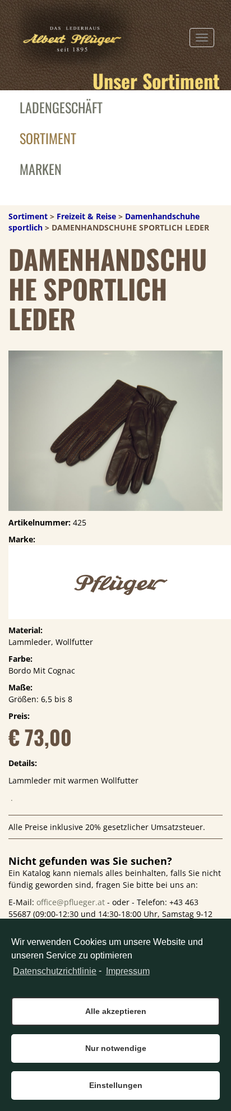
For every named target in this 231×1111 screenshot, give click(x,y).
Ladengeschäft (61, 107)
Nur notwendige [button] (115, 1048)
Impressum (127, 971)
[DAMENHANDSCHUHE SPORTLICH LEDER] (115, 429)
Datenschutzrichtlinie (54, 971)
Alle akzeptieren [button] (115, 1011)
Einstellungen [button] (115, 1085)
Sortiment (48, 138)
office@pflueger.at (70, 902)
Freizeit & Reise (86, 216)
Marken (41, 169)
